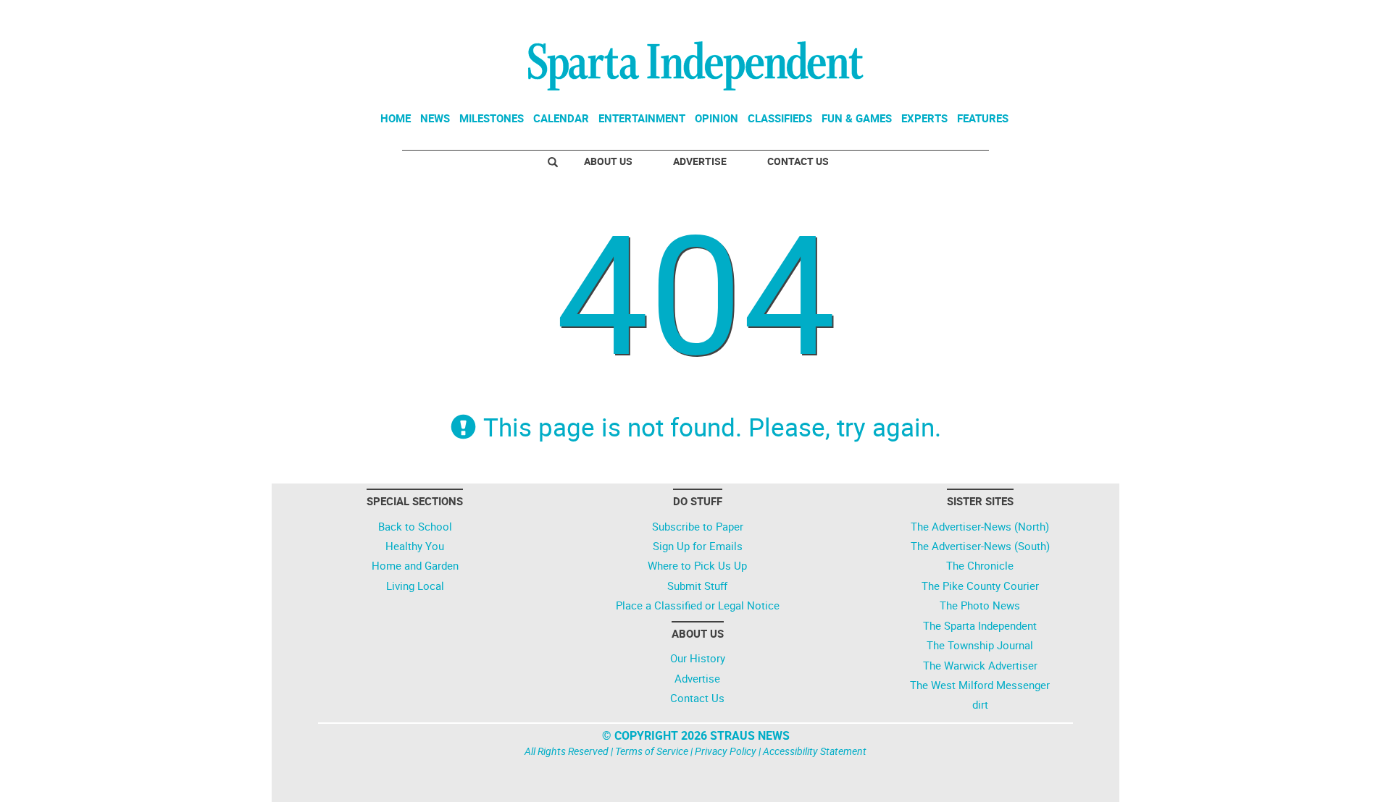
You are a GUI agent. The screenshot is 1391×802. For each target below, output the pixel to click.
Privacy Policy (725, 751)
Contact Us (798, 161)
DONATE (1080, 16)
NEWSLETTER (998, 16)
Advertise (700, 161)
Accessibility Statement (814, 751)
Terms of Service (651, 751)
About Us (608, 161)
